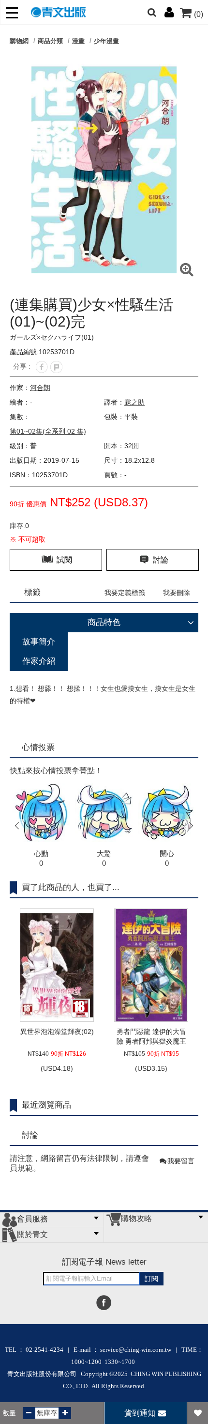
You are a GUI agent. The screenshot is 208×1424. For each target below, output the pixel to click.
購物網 (19, 41)
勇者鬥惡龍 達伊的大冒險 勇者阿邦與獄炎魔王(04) (151, 1037)
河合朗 (40, 387)
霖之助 (134, 402)
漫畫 (78, 41)
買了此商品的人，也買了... (70, 887)
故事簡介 (38, 641)
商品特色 (104, 622)
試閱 (63, 560)
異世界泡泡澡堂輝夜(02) (57, 1031)
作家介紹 (38, 661)
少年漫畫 (106, 41)
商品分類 (50, 41)
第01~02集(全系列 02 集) (48, 431)
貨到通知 (140, 1413)
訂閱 (151, 1279)
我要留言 (180, 1161)
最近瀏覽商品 (46, 1105)
